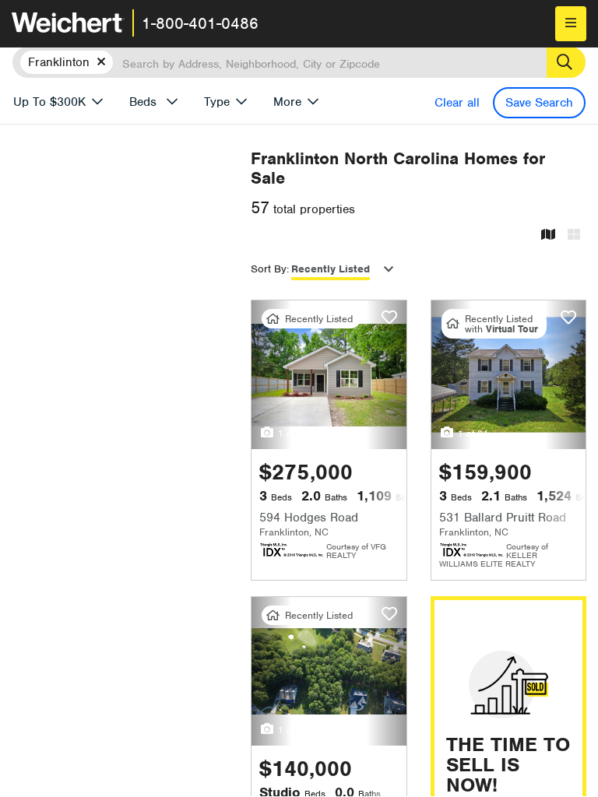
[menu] (570, 23)
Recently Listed (330, 269)
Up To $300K (49, 102)
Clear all (457, 103)
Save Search (539, 103)
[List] (573, 235)
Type (217, 102)
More (287, 102)
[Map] (548, 235)
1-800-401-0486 (200, 23)
